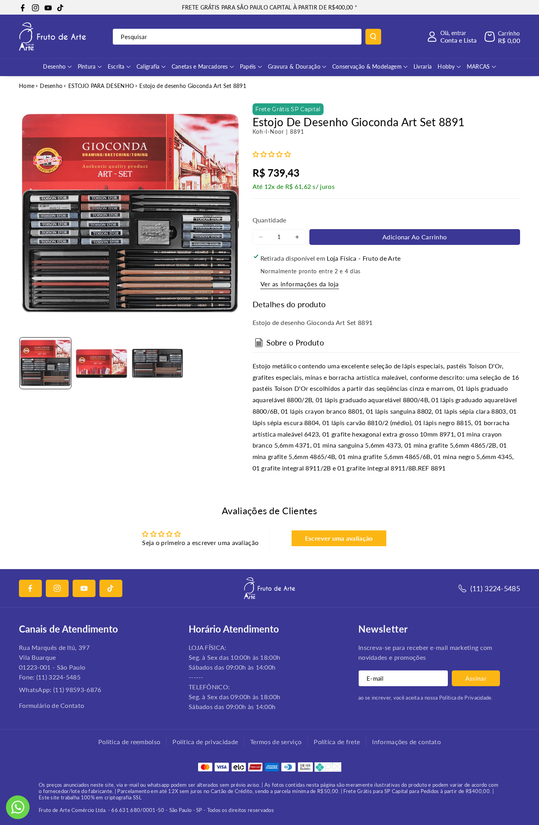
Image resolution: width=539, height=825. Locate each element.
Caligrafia (148, 66)
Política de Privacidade (465, 697)
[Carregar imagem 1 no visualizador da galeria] (45, 363)
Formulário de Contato (51, 705)
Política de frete (337, 741)
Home (26, 85)
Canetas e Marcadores (200, 66)
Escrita (116, 66)
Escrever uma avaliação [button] (339, 538)
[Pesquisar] (373, 37)
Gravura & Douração (294, 66)
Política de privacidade (205, 741)
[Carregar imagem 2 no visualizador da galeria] (101, 363)
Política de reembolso (129, 741)
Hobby (446, 66)
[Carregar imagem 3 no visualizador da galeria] (157, 363)
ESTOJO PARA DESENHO (101, 85)
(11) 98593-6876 (77, 689)
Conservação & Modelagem (367, 66)
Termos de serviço (275, 741)
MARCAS (478, 66)
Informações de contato (406, 741)
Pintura (87, 66)
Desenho (54, 66)
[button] (502, 36)
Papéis (248, 66)
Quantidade (269, 220)
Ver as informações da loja (299, 283)
